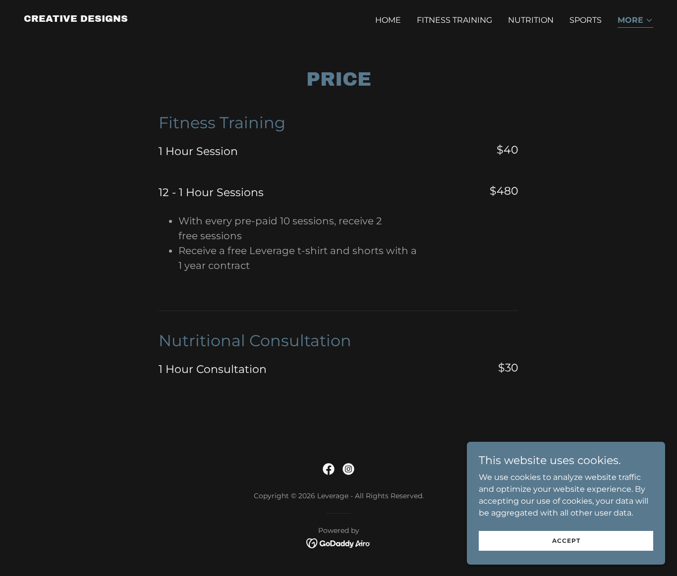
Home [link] (388, 20)
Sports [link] (585, 20)
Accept (566, 540)
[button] (635, 21)
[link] (76, 19)
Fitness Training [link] (454, 20)
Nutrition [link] (531, 20)
